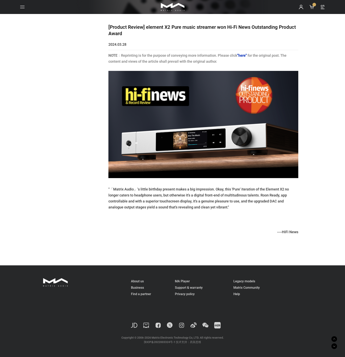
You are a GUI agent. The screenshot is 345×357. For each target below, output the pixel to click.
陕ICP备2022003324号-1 (159, 342)
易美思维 (195, 342)
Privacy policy (185, 294)
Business (137, 288)
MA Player (182, 281)
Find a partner (141, 294)
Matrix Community (246, 288)
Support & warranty (189, 288)
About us (137, 281)
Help (236, 294)
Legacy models (244, 281)
